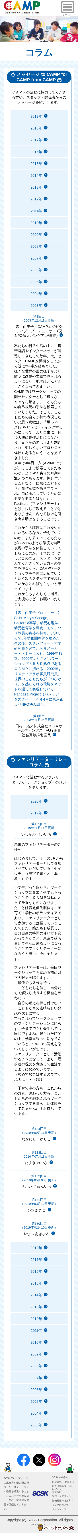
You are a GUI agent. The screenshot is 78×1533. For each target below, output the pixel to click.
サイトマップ (59, 1509)
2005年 (36, 282)
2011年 (36, 211)
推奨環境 (56, 1482)
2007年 (36, 258)
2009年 (36, 235)
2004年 (36, 294)
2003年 (36, 1425)
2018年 (36, 128)
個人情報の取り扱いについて (62, 1487)
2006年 (36, 270)
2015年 (36, 164)
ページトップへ (55, 1527)
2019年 (36, 116)
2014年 (36, 176)
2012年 (36, 199)
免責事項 (69, 1482)
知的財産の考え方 (61, 1500)
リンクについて (60, 1505)
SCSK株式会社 (60, 1477)
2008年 (36, 246)
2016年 (36, 152)
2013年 (36, 187)
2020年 (36, 801)
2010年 (36, 223)
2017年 (36, 140)
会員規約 (56, 1492)
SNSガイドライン (61, 1496)
